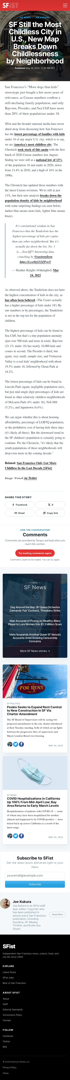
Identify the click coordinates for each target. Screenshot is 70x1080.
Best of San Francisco (14, 983)
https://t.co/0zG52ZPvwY (35, 262)
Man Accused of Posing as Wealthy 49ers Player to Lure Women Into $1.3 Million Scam (35, 622)
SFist (9, 946)
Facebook (8, 1036)
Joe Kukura (42, 17)
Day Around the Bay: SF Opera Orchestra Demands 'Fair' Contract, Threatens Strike (35, 608)
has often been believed (20, 300)
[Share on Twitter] (16, 744)
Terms (5, 1073)
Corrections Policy (12, 1015)
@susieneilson (43, 256)
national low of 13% (49, 159)
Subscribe (35, 884)
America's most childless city (33, 144)
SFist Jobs (8, 977)
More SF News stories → (35, 651)
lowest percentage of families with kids (39, 134)
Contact (7, 1020)
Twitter (6, 1041)
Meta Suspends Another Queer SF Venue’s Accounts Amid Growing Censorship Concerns (35, 638)
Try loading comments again (35, 553)
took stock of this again (33, 149)
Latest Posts (9, 972)
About (6, 998)
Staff (5, 1004)
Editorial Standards (13, 1009)
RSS (5, 1046)
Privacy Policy (9, 1067)
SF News (25, 17)
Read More (57, 914)
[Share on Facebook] (21, 744)
